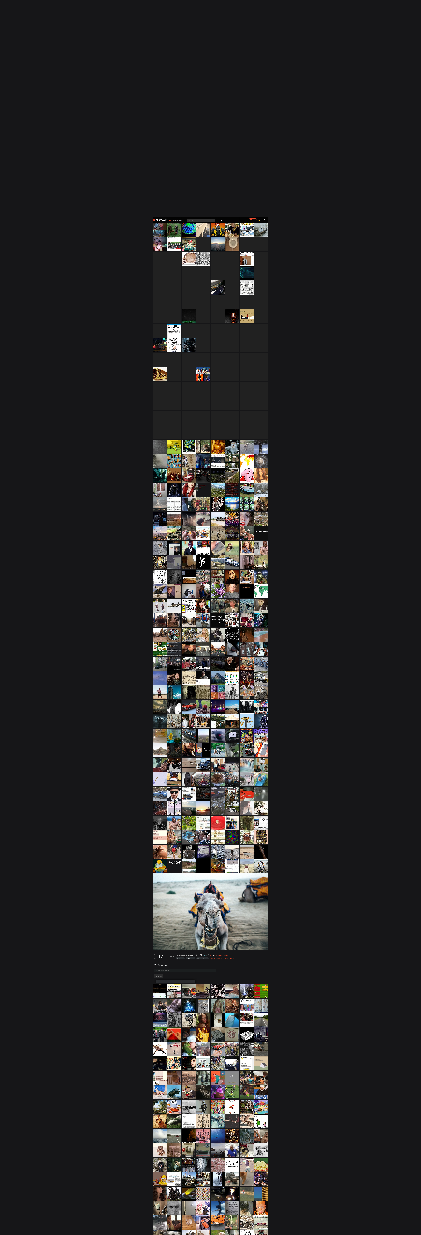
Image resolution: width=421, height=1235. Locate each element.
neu (170, 4)
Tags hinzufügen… (229, 741)
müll (180, 4)
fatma (178, 741)
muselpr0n (200, 741)
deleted (190, 738)
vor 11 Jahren (181, 738)
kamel (189, 741)
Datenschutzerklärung (205, 1232)
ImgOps (204, 738)
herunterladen (218, 738)
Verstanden (269, 1230)
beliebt (175, 4)
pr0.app (252, 3)
